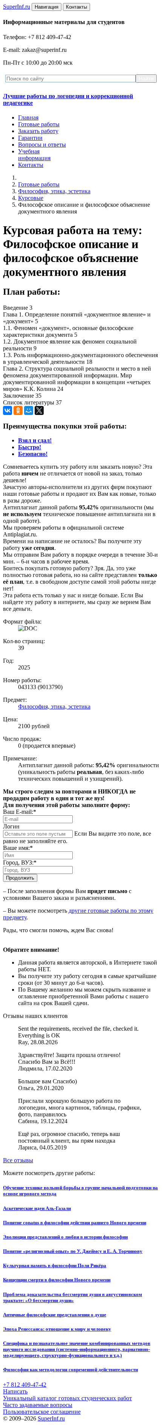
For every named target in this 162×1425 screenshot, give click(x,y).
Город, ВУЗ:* (20, 862)
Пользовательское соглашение (42, 1411)
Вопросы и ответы (42, 144)
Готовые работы (39, 124)
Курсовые (30, 198)
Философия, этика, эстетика (54, 191)
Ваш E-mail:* (19, 812)
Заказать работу (38, 131)
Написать (15, 1391)
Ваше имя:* (18, 848)
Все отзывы (18, 1160)
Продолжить (20, 878)
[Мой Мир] (28, 410)
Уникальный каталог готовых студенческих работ (67, 1398)
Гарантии (30, 138)
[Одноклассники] (18, 410)
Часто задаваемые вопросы (37, 1405)
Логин (11, 826)
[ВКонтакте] (7, 410)
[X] (39, 410)
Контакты (30, 165)
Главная (28, 117)
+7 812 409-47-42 (24, 1384)
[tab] (35, 440)
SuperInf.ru (51, 1418)
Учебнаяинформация (34, 154)
